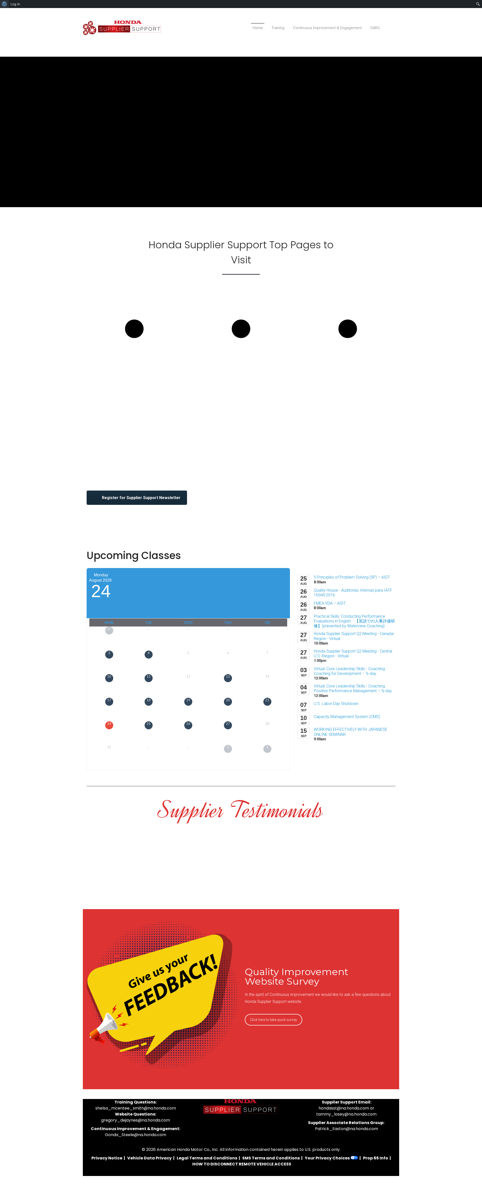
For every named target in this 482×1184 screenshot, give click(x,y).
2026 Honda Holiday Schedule (347, 356)
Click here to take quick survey (273, 1020)
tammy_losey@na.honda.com (346, 1114)
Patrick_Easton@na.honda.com (346, 1129)
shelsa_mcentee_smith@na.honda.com (135, 1108)
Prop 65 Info (375, 1158)
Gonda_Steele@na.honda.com (135, 1135)
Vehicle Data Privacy (149, 1158)
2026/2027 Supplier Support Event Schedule (241, 361)
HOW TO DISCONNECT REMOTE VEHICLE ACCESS (241, 1164)
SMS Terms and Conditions (271, 1158)
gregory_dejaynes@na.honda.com (135, 1120)
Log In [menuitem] (15, 4)
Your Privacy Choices (327, 1158)
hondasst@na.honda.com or (346, 1108)
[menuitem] (4, 4)
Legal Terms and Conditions (207, 1158)
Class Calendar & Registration (134, 356)
